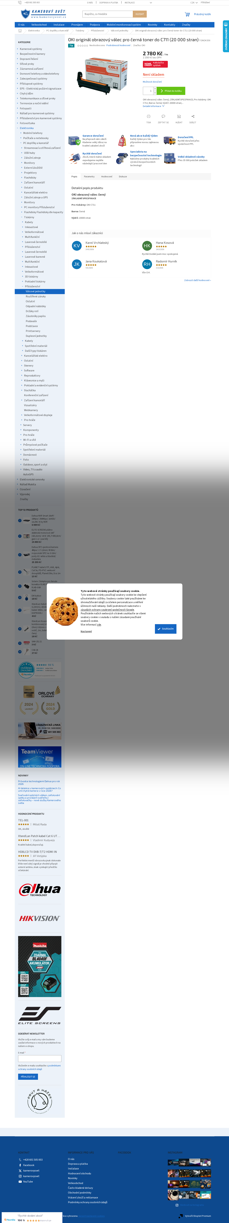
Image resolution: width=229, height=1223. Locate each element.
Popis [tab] (74, 176)
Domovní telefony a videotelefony (39, 74)
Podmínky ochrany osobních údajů (87, 1202)
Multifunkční (32, 237)
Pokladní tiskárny (35, 281)
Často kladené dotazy (80, 1188)
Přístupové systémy (31, 84)
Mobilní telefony (32, 133)
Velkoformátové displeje (38, 415)
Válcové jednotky (35, 291)
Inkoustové (31, 227)
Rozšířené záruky (36, 296)
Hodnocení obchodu (79, 1173)
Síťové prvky (27, 64)
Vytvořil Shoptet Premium (198, 1216)
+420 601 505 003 (33, 1160)
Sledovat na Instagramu (192, 1205)
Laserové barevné (35, 257)
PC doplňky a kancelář (36, 143)
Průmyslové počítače (35, 445)
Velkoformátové (34, 232)
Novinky (72, 1178)
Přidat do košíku (173, 90)
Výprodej (25, 494)
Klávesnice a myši (34, 380)
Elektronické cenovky (32, 479)
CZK (193, 2)
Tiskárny (29, 217)
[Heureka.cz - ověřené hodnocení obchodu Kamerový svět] (39, 670)
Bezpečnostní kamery (32, 54)
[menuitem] (21, 25)
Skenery (28, 365)
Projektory (30, 173)
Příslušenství (32, 247)
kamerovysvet (31, 1170)
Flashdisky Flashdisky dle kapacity (43, 212)
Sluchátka (30, 390)
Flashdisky (30, 178)
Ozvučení (25, 489)
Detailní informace (152, 106)
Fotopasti (25, 108)
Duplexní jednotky (36, 336)
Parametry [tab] (89, 176)
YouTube (28, 1182)
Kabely (29, 222)
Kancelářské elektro (35, 192)
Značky (24, 499)
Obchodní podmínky (79, 1193)
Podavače (31, 321)
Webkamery (31, 410)
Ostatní (28, 188)
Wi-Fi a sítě (29, 440)
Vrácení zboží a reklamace (83, 1197)
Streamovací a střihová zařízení (42, 148)
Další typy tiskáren (35, 351)
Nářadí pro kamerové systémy (37, 113)
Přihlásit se (28, 1076)
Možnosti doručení (152, 82)
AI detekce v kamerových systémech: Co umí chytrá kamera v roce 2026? (39, 789)
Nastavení (86, 631)
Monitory (29, 163)
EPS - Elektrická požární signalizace (40, 89)
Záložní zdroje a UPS (36, 197)
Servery (27, 425)
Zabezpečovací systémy (33, 79)
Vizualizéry (30, 405)
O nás (90, 2)
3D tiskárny (31, 277)
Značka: (139, 45)
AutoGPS (28, 474)
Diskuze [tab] (123, 176)
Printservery (33, 331)
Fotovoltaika (27, 123)
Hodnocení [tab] (106, 176)
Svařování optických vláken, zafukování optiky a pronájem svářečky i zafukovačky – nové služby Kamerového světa (39, 799)
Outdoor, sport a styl (35, 464)
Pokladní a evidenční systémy (41, 385)
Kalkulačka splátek (158, 64)
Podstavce (32, 326)
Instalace (130, 2)
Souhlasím (168, 629)
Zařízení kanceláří (34, 182)
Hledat (140, 14)
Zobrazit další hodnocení (196, 280)
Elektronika (27, 128)
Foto (26, 460)
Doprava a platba (108, 2)
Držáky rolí (32, 311)
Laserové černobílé (36, 242)
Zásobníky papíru (36, 316)
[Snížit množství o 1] (155, 93)
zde (99, 625)
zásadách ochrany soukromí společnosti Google (107, 610)
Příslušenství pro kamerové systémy (41, 118)
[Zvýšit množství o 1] (155, 89)
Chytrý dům (26, 93)
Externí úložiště (33, 168)
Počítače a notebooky (35, 138)
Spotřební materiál (36, 346)
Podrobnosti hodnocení (118, 45)
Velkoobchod (75, 1183)
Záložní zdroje (32, 158)
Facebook (28, 1165)
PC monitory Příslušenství (39, 207)
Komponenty (31, 430)
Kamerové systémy (31, 49)
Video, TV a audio (32, 469)
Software (29, 370)
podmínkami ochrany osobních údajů (39, 1067)
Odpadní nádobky (36, 306)
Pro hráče (29, 420)
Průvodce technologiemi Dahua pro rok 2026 (39, 782)
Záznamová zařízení (31, 69)
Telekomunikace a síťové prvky (37, 98)
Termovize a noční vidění (34, 103)
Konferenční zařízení (36, 395)
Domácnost (30, 455)
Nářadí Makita (28, 484)
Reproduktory (32, 375)
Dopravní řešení (29, 59)
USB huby (29, 153)
